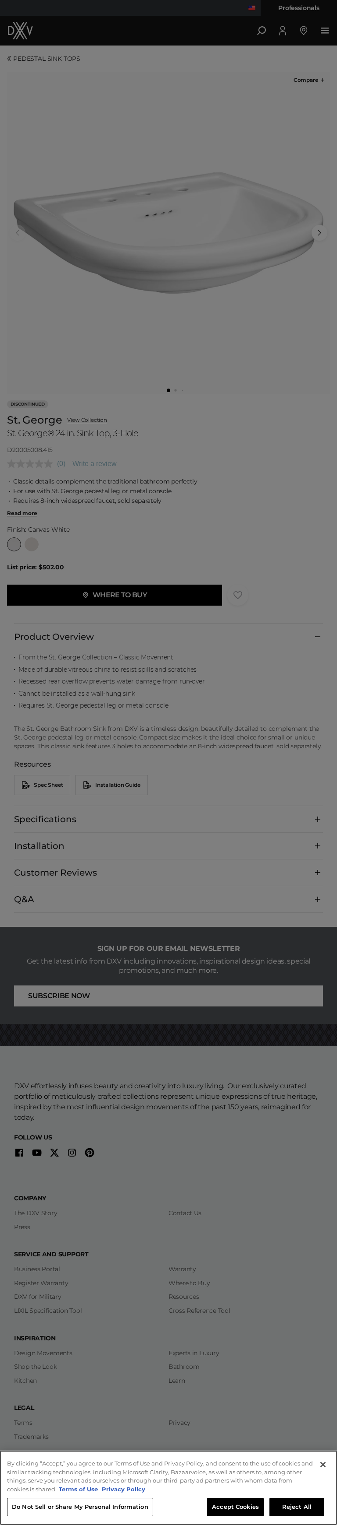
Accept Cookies (235, 1506)
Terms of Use (79, 1489)
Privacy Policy (123, 1489)
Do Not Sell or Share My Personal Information (80, 1506)
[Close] (323, 1464)
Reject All (297, 1506)
